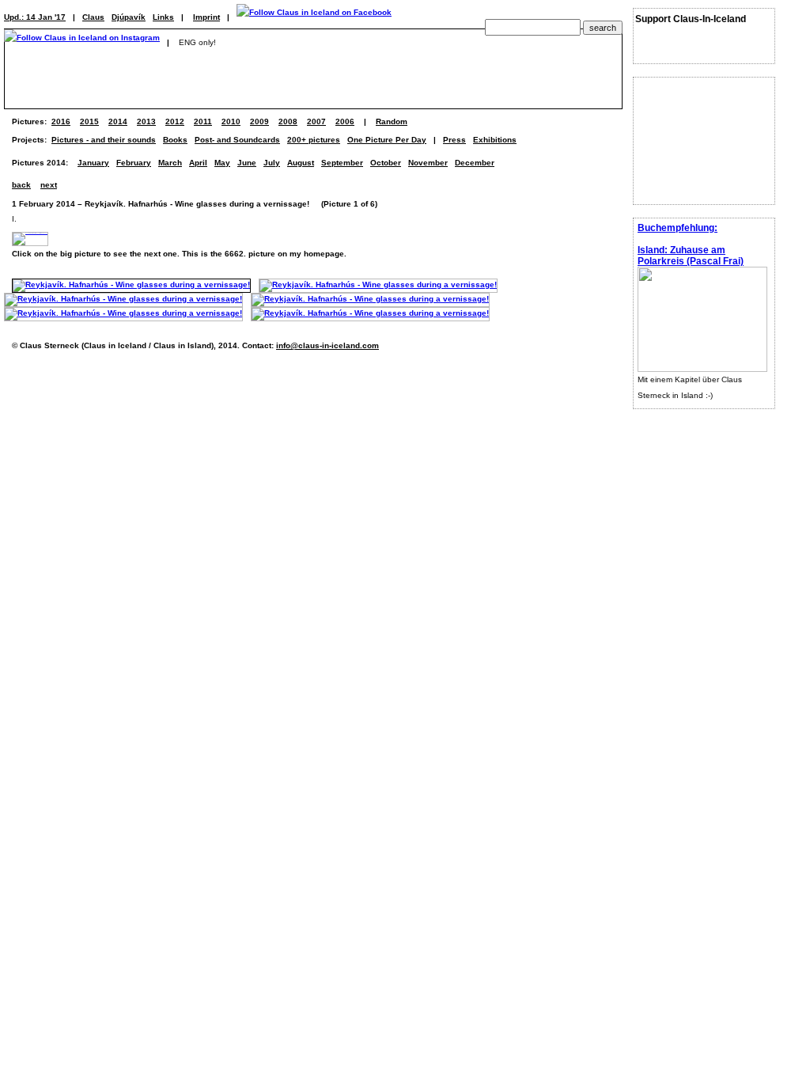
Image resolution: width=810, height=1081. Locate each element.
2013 (146, 121)
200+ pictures (313, 139)
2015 (89, 121)
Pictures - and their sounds (103, 139)
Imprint (206, 17)
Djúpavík (129, 17)
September (342, 162)
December (474, 162)
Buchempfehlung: (677, 227)
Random (391, 121)
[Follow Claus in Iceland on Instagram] (82, 42)
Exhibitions (495, 139)
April (198, 162)
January (93, 162)
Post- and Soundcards (237, 139)
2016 (60, 121)
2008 (287, 121)
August (300, 162)
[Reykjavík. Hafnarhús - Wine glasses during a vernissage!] (131, 284)
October (385, 162)
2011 (203, 121)
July (271, 162)
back (21, 184)
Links (163, 17)
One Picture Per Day (386, 139)
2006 (344, 121)
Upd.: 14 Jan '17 (35, 17)
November (428, 162)
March (170, 162)
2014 (117, 121)
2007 (316, 121)
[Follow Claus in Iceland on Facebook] (314, 17)
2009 (259, 121)
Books (175, 139)
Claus (93, 17)
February (133, 162)
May (222, 162)
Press (454, 139)
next (48, 184)
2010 (230, 121)
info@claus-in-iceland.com (327, 345)
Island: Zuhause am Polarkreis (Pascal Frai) (691, 256)
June (246, 162)
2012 (174, 121)
